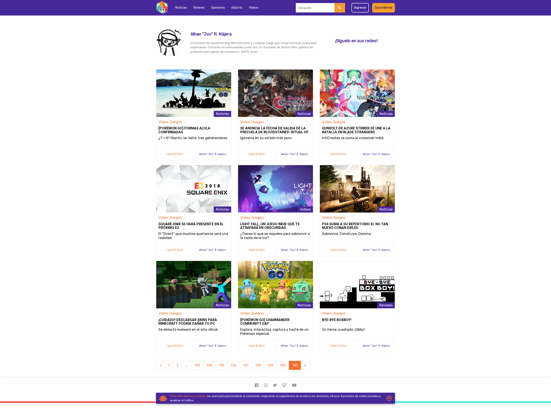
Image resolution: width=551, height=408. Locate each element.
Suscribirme (383, 7)
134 (209, 365)
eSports (236, 7)
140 (283, 365)
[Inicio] (162, 8)
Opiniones (218, 7)
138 (258, 365)
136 (234, 365)
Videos (253, 7)
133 (197, 365)
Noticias (181, 7)
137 (246, 365)
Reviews (199, 7)
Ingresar (360, 7)
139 (270, 365)
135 (221, 365)
